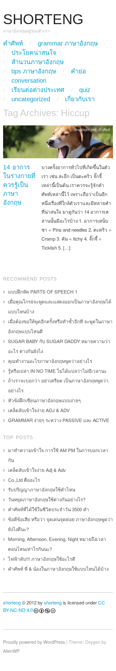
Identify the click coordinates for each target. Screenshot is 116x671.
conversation (28, 80)
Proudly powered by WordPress (34, 642)
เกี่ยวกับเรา (80, 99)
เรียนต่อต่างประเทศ (37, 90)
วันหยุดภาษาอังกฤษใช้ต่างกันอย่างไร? (46, 499)
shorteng (12, 602)
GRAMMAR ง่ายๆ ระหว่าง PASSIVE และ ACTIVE (58, 420)
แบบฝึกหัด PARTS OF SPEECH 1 (42, 291)
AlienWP (11, 651)
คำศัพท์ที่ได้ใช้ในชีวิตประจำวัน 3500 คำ (48, 509)
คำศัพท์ (13, 43)
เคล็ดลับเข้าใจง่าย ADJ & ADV (39, 410)
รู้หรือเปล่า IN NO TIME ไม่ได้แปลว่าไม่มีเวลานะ (57, 371)
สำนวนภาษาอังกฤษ (37, 62)
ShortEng (43, 19)
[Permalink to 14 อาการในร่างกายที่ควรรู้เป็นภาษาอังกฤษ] (58, 143)
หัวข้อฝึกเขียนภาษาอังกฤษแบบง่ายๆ (44, 400)
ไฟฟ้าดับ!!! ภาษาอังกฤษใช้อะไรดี (41, 559)
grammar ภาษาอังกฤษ (68, 43)
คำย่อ (78, 71)
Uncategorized (30, 99)
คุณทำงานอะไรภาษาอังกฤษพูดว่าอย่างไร (50, 361)
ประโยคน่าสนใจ (33, 53)
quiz (84, 90)
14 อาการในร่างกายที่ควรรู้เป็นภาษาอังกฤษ (19, 185)
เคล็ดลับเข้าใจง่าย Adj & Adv (37, 470)
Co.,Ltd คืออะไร (24, 480)
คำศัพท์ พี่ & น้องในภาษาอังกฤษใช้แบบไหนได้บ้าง (58, 568)
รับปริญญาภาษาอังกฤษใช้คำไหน (41, 489)
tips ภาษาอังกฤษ (33, 71)
